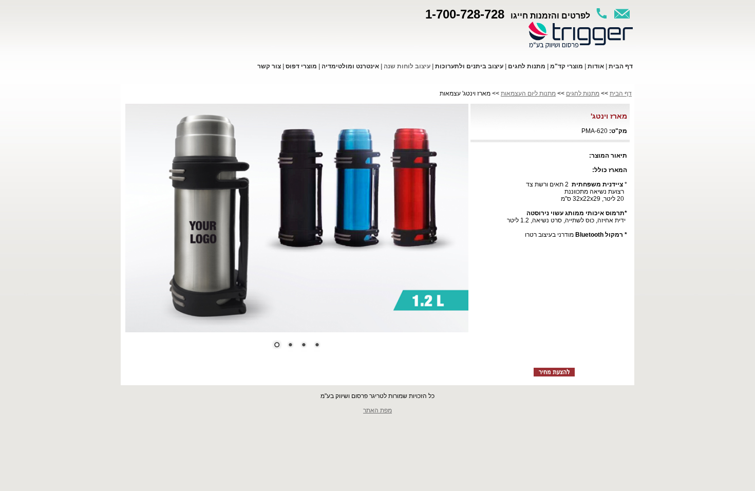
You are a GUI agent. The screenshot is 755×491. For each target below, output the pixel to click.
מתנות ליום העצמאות (528, 93)
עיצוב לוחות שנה (407, 66)
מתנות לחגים (582, 93)
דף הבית (621, 93)
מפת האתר (377, 410)
